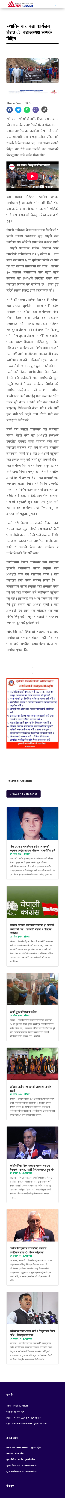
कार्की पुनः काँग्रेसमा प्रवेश (23, 1012)
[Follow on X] (32, 1384)
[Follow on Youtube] (38, 1384)
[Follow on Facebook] (26, 1384)
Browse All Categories (23, 793)
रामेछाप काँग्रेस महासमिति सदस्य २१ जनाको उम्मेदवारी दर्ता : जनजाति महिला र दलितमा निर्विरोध (32, 929)
